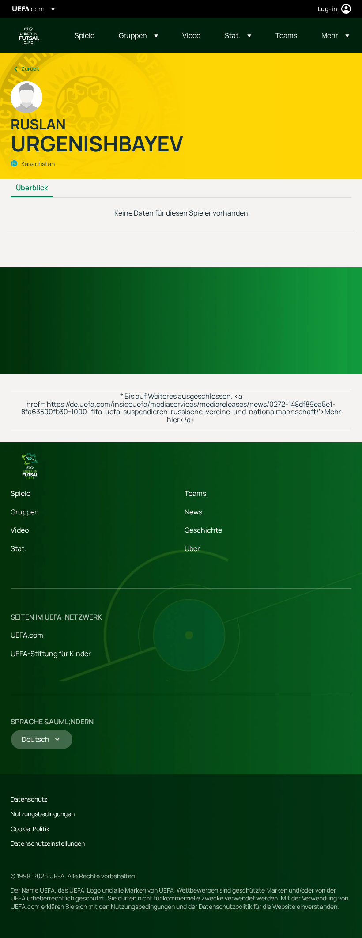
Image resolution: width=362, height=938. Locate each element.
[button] (138, 35)
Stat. (18, 548)
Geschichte (203, 530)
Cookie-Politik (30, 829)
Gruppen (25, 512)
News (193, 512)
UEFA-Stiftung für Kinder (51, 653)
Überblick (32, 188)
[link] (84, 35)
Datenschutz (29, 799)
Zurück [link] (30, 68)
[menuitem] (85, 35)
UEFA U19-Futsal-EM (29, 35)
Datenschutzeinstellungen (48, 843)
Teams (195, 493)
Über (192, 548)
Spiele (20, 493)
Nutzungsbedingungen (43, 813)
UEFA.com (27, 635)
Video (20, 530)
